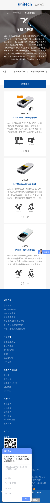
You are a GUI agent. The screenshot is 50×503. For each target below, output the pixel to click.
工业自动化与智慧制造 (13, 325)
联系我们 (7, 437)
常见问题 (7, 379)
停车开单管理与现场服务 (14, 329)
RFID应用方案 (10, 309)
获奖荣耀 (7, 408)
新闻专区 (7, 416)
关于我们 (7, 398)
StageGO (7, 391)
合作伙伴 (7, 431)
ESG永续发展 (9, 420)
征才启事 (7, 423)
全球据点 (7, 412)
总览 (4, 71)
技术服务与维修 (10, 383)
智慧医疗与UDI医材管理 (14, 321)
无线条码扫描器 (37, 71)
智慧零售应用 (9, 317)
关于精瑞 (7, 404)
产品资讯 (17, 13)
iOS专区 (7, 354)
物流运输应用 (9, 313)
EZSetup (7, 387)
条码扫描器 (30, 13)
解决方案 (7, 300)
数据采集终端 (9, 342)
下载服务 (7, 375)
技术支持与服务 (10, 370)
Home (6, 13)
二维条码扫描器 (18, 71)
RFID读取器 (9, 350)
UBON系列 (8, 358)
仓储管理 (7, 305)
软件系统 (7, 362)
